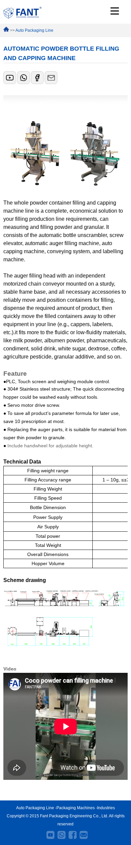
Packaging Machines (75, 808)
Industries (106, 808)
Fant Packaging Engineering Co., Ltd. (74, 816)
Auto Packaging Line (34, 30)
